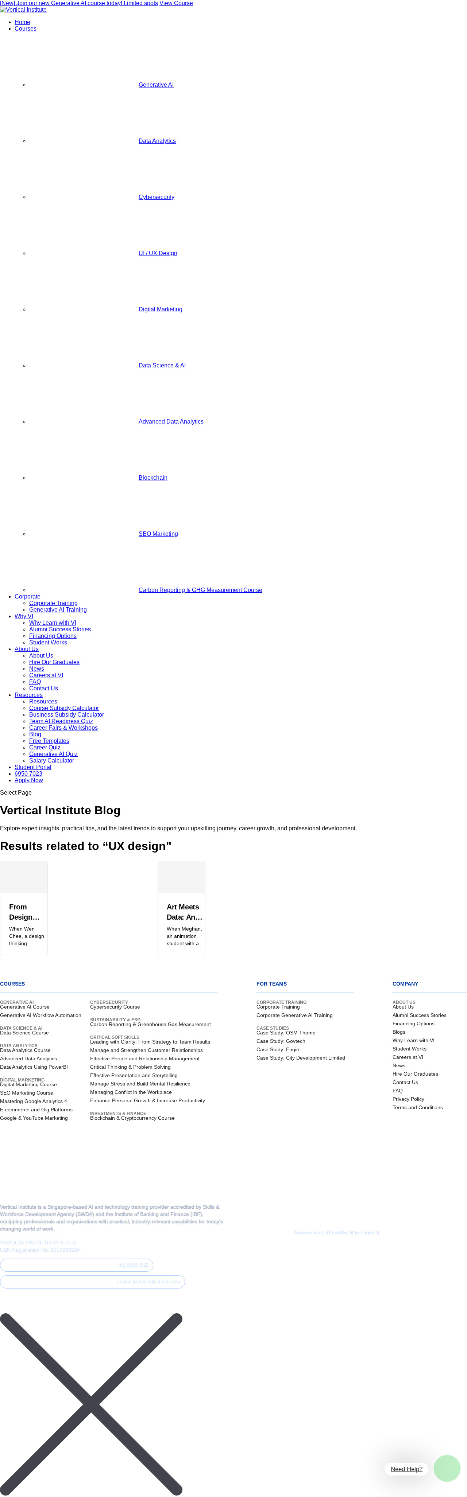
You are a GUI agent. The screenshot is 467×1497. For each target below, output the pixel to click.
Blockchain (153, 478)
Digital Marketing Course (28, 1084)
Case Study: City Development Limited (300, 1058)
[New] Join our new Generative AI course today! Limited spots (79, 3)
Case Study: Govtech (280, 1041)
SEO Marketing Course (26, 1093)
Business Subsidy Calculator (66, 715)
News (36, 669)
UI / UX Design (158, 253)
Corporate (27, 596)
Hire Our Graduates (54, 662)
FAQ (35, 682)
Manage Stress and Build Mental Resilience (140, 1084)
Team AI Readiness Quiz (61, 721)
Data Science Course (24, 1033)
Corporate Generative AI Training (294, 1015)
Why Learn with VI (52, 623)
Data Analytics (157, 141)
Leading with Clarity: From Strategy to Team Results (150, 1042)
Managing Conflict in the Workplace (131, 1092)
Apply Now (29, 780)
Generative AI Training (58, 610)
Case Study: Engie (277, 1049)
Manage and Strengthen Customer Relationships (146, 1050)
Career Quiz (45, 747)
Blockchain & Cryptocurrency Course (132, 1118)
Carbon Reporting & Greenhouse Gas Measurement (150, 1024)
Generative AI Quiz (53, 754)
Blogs (399, 1032)
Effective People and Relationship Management (145, 1058)
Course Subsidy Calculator (64, 708)
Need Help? (406, 1469)
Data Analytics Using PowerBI (34, 1067)
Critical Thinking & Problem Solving (130, 1067)
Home (22, 22)
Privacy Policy (408, 1099)
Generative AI (156, 85)
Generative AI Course (25, 1007)
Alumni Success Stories (60, 629)
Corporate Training (53, 603)
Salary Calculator (51, 760)
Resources (29, 695)
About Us (27, 649)
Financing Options (53, 636)
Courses (25, 29)
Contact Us (43, 688)
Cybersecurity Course (115, 1007)
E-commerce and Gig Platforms (36, 1109)
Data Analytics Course (25, 1050)
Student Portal (33, 767)
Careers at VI (46, 675)
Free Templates (49, 741)
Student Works (48, 642)
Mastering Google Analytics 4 (33, 1101)
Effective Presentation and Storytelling (134, 1075)
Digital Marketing (160, 309)
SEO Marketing (158, 534)
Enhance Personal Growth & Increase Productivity (147, 1100)
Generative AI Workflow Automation (40, 1015)
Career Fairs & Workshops (63, 728)
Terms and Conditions (418, 1107)
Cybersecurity (156, 197)
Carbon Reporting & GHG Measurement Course (200, 590)
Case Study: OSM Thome (286, 1033)
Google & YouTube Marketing (34, 1118)
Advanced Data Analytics (171, 421)
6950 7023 (28, 774)
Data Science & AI (162, 365)
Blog (35, 734)
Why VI (24, 616)
